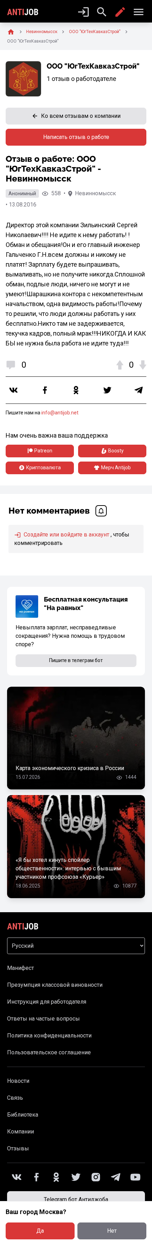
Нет (112, 1230)
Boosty (116, 450)
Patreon (43, 450)
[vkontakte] (13, 390)
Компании (20, 1131)
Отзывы (18, 1148)
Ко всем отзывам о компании (81, 116)
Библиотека (22, 1114)
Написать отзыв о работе (76, 137)
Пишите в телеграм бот (76, 660)
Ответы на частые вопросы (43, 1018)
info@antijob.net (59, 412)
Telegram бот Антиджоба (76, 1199)
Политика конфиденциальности (49, 1035)
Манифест (20, 968)
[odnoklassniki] (76, 390)
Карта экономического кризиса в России (70, 768)
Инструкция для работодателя (46, 1001)
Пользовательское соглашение (49, 1052)
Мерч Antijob (116, 467)
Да (40, 1230)
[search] (101, 12)
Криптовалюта (43, 467)
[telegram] (138, 390)
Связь (15, 1097)
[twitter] (107, 390)
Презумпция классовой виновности (55, 985)
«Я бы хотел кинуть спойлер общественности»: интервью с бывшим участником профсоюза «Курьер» (68, 868)
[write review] (120, 12)
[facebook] (45, 390)
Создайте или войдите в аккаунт (65, 534)
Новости (18, 1081)
